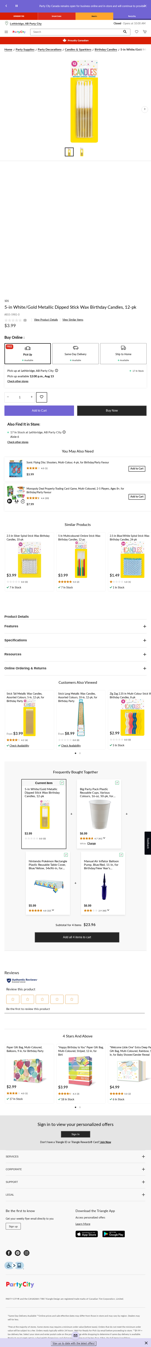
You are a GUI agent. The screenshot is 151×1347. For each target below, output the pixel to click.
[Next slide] (145, 6)
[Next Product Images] (144, 109)
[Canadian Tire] (19, 16)
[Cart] (145, 32)
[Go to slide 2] (81, 152)
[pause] (16, 6)
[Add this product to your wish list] (41, 397)
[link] (16, 320)
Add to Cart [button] (39, 410)
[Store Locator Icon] (6, 23)
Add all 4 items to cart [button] (77, 937)
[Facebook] (9, 1253)
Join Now (105, 1142)
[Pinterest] (18, 1253)
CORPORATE (14, 1169)
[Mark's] (94, 16)
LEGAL (10, 1194)
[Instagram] (26, 1253)
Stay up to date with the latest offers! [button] (73, 1343)
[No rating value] (14, 320)
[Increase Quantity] (31, 397)
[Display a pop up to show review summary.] (105, 839)
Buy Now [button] (112, 410)
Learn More (83, 1224)
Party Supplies (25, 49)
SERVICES (12, 1156)
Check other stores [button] (17, 381)
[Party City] (132, 16)
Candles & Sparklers (78, 49)
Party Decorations (50, 49)
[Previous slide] (6, 6)
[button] (125, 32)
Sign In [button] (75, 1134)
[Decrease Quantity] (8, 397)
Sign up (13, 1226)
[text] (29, 582)
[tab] (27, 354)
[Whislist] (136, 32)
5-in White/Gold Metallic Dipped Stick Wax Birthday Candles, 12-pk (70, 307)
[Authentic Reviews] (22, 980)
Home (8, 49)
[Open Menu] (6, 32)
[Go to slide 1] (69, 152)
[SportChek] (57, 16)
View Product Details (46, 320)
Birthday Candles (106, 49)
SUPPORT (12, 1181)
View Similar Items (72, 320)
